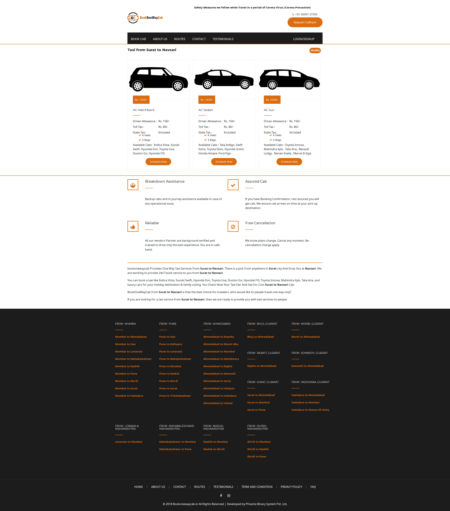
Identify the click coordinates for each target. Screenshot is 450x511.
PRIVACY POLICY (291, 487)
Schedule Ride (158, 161)
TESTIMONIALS (223, 39)
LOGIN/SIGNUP (303, 39)
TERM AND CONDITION (257, 487)
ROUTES (179, 39)
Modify (315, 50)
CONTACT (199, 39)
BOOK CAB (138, 39)
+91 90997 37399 (306, 14)
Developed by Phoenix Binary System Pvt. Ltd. (257, 504)
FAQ (313, 487)
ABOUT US (160, 39)
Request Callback (305, 22)
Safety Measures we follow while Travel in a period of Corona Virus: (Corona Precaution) (242, 7)
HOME (138, 487)
